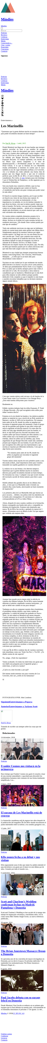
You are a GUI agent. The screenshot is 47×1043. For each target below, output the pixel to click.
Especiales (4, 47)
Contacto (4, 51)
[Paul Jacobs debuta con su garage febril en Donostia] (22, 991)
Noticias (4, 33)
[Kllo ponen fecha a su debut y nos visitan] (22, 850)
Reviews (4, 35)
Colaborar (4, 1036)
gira (23, 178)
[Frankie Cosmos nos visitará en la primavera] (22, 759)
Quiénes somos (6, 1034)
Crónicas (4, 37)
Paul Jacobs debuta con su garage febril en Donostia (20, 999)
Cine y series (5, 45)
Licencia (4, 1038)
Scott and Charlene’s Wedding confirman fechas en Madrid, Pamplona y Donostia (18, 904)
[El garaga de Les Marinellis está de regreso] (22, 806)
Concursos (5, 49)
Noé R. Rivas (10, 143)
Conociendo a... (6, 43)
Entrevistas (5, 39)
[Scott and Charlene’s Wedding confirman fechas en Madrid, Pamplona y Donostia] (22, 895)
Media (3, 41)
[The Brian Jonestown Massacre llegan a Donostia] (22, 944)
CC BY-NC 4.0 (18, 1013)
